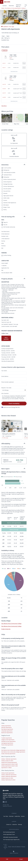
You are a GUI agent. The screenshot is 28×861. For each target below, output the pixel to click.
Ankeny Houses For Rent (7, 778)
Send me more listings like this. (11, 407)
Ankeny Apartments (6, 725)
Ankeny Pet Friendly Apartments (9, 762)
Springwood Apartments (7, 743)
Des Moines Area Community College (11, 623)
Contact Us (8, 824)
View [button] (4, 106)
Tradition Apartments (6, 738)
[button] (14, 13)
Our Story (5, 816)
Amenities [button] (5, 165)
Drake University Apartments (8, 753)
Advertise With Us (18, 5)
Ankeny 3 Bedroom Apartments (8, 776)
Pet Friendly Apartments (9, 832)
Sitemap (20, 824)
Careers (5, 5)
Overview (11, 816)
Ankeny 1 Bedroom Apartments (8, 759)
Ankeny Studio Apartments (7, 773)
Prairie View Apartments (7, 745)
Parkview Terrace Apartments (8, 741)
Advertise (14, 824)
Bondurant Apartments (7, 732)
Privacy (23, 846)
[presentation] (25, 429)
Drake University (5, 629)
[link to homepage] (14, 790)
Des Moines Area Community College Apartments (13, 750)
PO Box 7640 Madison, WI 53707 (7, 805)
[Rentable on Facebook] (4, 802)
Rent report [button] (5, 469)
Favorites (11, 5)
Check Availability (14, 403)
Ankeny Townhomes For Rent (8, 780)
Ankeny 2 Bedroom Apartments (8, 774)
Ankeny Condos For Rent (7, 760)
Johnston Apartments (6, 727)
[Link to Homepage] (7, 2)
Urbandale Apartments (6, 731)
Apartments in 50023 (6, 767)
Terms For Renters (16, 846)
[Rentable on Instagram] (6, 802)
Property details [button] (7, 279)
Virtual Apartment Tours (9, 834)
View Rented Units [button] (14, 71)
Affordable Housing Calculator (10, 837)
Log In (26, 5)
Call (7, 859)
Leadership (17, 816)
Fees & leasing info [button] (8, 217)
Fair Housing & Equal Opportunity (11, 839)
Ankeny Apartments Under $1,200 (9, 766)
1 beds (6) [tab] (4, 50)
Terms (9, 846)
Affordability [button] (5, 444)
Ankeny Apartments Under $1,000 (9, 764)
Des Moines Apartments (7, 729)
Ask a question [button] (6, 338)
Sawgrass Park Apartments (7, 739)
